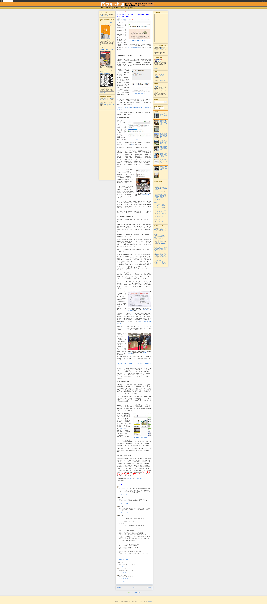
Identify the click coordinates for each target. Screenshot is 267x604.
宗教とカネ (158, 255)
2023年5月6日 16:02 (123, 578)
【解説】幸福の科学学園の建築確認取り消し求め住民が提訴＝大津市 (163, 142)
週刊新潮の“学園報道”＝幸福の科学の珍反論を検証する (163, 161)
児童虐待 (159, 240)
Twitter (104, 101)
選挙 (156, 236)
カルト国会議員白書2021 (105, 73)
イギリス (157, 262)
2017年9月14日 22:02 (123, 512)
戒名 (162, 255)
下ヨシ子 (163, 259)
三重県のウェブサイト (139, 139)
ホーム (102, 7)
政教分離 (162, 235)
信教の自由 (160, 236)
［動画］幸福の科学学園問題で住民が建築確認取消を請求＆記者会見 (163, 128)
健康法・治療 (162, 241)
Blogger (150, 601)
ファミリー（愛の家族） (161, 210)
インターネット (160, 247)
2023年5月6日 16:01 (123, 566)
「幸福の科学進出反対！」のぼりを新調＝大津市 (163, 174)
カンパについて (124, 7)
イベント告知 (163, 230)
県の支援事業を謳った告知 (134, 47)
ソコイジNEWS (157, 90)
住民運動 (163, 243)
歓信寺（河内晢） (160, 186)
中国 (163, 263)
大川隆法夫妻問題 (161, 80)
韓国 (165, 262)
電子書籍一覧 (116, 7)
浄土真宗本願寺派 (162, 195)
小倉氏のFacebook (145, 194)
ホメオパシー (156, 242)
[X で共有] (120, 480)
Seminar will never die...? (109, 104)
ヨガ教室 (161, 254)
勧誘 (159, 243)
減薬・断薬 (123, 428)
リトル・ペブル (161, 219)
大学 (163, 238)
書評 (157, 249)
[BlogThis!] (119, 480)
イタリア (162, 262)
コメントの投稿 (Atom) (135, 592)
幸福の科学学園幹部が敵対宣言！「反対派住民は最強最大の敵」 (163, 155)
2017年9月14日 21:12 (123, 494)
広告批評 (161, 248)
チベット (159, 263)
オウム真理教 (159, 183)
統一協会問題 (160, 79)
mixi (156, 247)
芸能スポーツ (163, 249)
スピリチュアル (161, 253)
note (105, 99)
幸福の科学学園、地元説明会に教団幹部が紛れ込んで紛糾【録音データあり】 (163, 122)
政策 (165, 235)
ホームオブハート (158, 211)
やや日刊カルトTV (104, 15)
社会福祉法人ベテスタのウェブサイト (139, 40)
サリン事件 (158, 234)
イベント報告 (157, 231)
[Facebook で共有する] (121, 480)
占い (160, 251)
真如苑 (157, 197)
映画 (158, 248)
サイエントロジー (139, 478)
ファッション (157, 250)
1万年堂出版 (164, 246)
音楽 (159, 249)
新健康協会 (156, 196)
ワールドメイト (160, 221)
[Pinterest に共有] (122, 480)
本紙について (108, 7)
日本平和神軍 (162, 205)
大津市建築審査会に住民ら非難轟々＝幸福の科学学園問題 (163, 148)
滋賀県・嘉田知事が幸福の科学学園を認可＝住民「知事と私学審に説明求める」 (163, 135)
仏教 (160, 256)
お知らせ (161, 228)
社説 (164, 228)
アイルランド (160, 261)
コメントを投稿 (122, 581)
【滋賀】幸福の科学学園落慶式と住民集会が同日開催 (163, 114)
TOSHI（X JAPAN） (158, 260)
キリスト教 (164, 256)
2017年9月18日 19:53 (123, 559)
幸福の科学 (158, 187)
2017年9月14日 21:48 (123, 503)
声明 (132, 144)
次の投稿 (119, 587)
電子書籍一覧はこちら (104, 92)
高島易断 (158, 199)
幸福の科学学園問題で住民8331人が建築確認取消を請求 (163, 168)
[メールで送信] (117, 480)
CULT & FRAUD (108, 102)
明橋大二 (159, 259)
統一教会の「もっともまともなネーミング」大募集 (159, 75)
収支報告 (131, 7)
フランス (158, 264)
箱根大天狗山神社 (160, 207)
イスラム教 (157, 257)
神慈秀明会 (161, 196)
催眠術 (157, 254)
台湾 (156, 263)
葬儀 (164, 255)
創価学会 (161, 197)
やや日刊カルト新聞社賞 (159, 229)
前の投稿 (149, 587)
